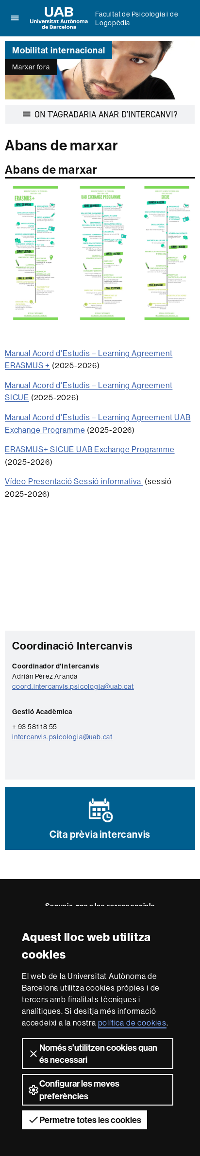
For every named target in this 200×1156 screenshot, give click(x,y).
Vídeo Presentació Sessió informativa (74, 481)
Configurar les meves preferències (79, 1089)
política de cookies (132, 1022)
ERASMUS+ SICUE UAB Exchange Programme (90, 449)
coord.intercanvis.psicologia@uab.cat (73, 686)
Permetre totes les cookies (90, 1119)
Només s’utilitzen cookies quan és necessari (98, 1053)
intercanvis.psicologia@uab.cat (62, 737)
